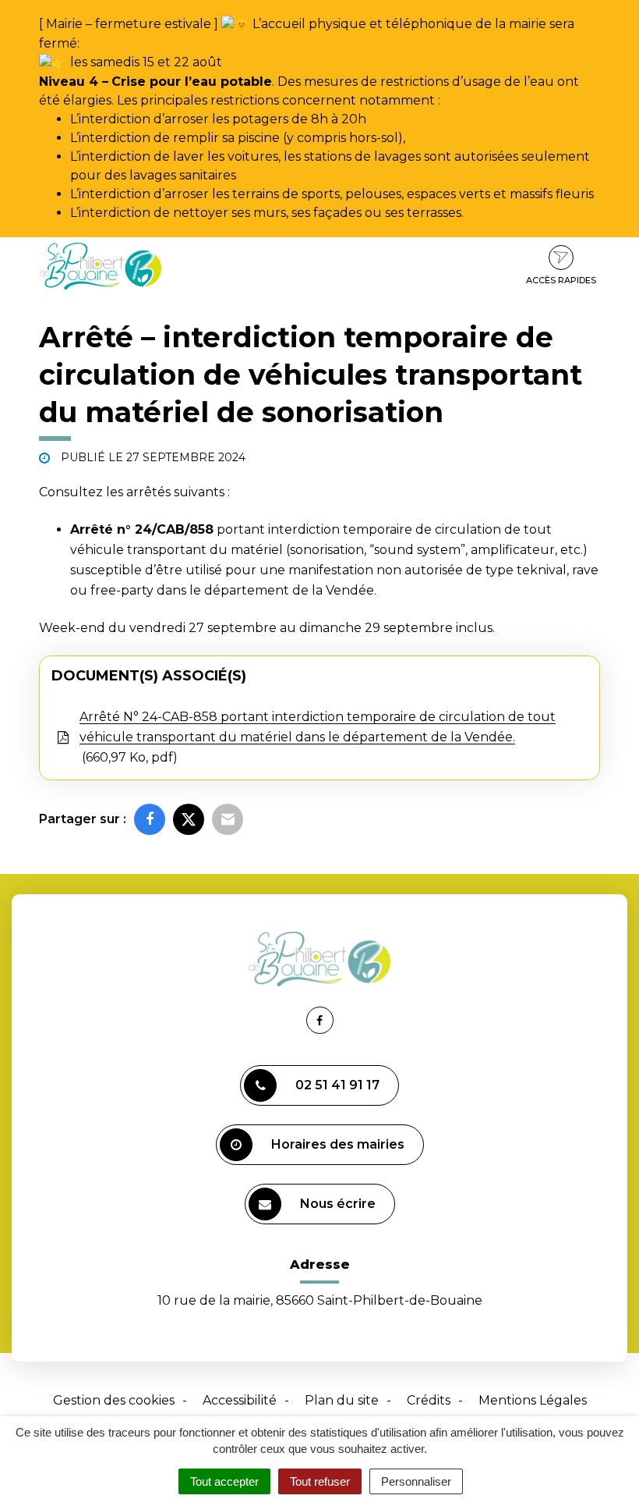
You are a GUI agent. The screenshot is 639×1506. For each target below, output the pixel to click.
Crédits (428, 1400)
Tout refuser (320, 1481)
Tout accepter (224, 1481)
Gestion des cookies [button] (114, 1400)
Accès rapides (561, 280)
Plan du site (342, 1400)
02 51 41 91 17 (337, 1085)
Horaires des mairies (337, 1144)
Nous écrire (338, 1203)
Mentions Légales (532, 1400)
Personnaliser (416, 1481)
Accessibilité (240, 1400)
